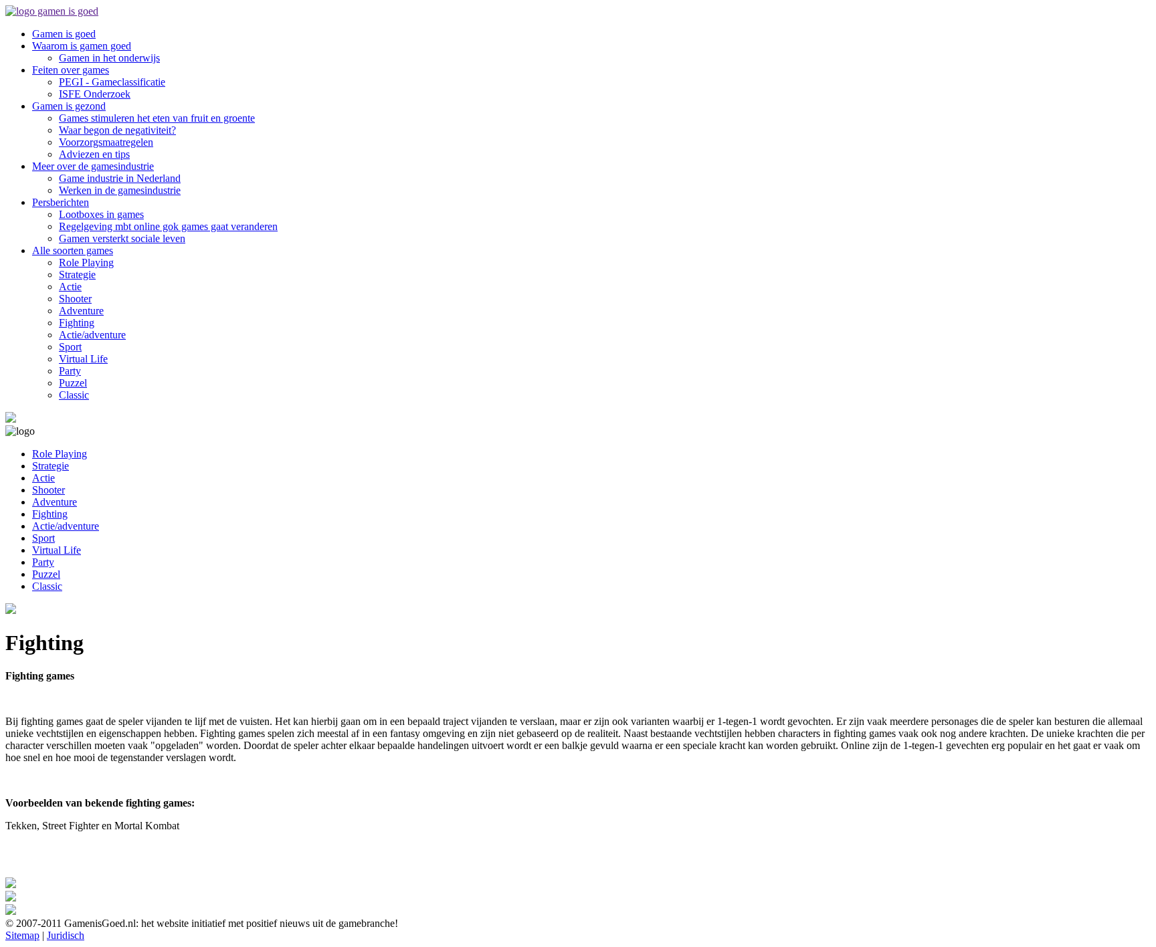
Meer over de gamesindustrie (93, 166)
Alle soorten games (72, 250)
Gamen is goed (64, 33)
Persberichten (60, 202)
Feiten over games (70, 70)
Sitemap (22, 935)
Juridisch (65, 935)
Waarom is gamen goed (81, 45)
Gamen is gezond (69, 106)
